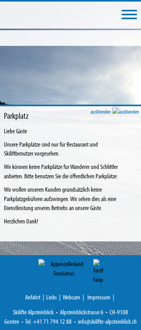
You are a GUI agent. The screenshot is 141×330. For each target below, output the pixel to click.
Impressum (98, 297)
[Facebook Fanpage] (98, 271)
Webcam (71, 297)
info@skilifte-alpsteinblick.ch (107, 321)
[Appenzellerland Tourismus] (63, 268)
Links (51, 297)
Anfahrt (32, 297)
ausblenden (101, 111)
